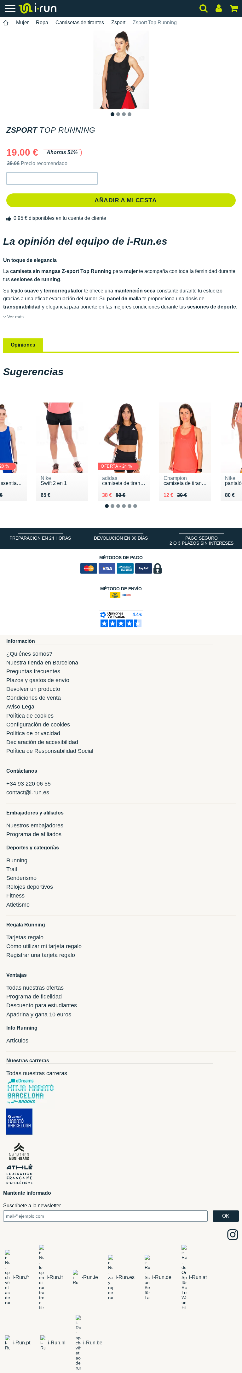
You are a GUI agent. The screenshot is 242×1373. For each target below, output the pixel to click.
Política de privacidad (33, 733)
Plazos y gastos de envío (37, 680)
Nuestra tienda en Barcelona (42, 662)
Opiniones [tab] (23, 344)
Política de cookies (30, 716)
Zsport (118, 22)
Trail (11, 869)
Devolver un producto (33, 689)
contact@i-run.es (27, 792)
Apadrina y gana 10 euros (38, 1014)
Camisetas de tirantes (79, 22)
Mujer (22, 22)
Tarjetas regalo (24, 937)
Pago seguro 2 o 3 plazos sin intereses (201, 541)
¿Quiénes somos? (29, 654)
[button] (52, 178)
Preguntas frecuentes (33, 671)
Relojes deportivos (29, 887)
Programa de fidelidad (34, 996)
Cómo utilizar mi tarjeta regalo (44, 946)
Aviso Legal (21, 706)
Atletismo (18, 905)
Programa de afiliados (33, 834)
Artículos (17, 1040)
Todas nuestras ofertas (35, 988)
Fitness (15, 895)
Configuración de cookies (38, 724)
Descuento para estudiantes (41, 1005)
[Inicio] (6, 23)
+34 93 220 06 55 (28, 784)
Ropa (42, 22)
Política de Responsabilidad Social (49, 751)
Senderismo (21, 878)
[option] (121, 70)
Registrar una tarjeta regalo (40, 955)
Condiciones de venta (33, 698)
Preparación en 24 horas (40, 538)
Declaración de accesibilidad (42, 742)
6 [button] (140, 511)
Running (16, 860)
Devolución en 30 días (121, 538)
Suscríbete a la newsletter (32, 1205)
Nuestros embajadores (34, 825)
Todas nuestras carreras (36, 1073)
